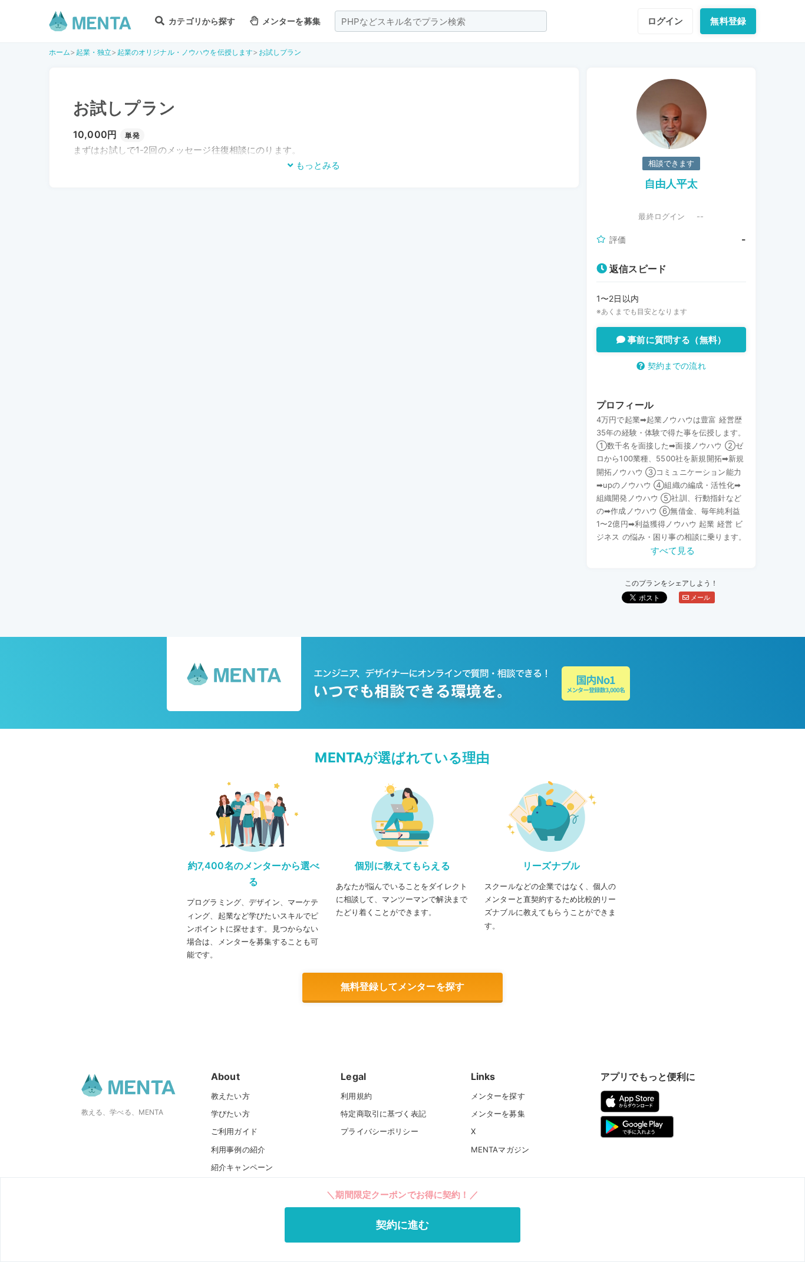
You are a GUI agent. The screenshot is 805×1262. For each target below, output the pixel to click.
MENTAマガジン (500, 1149)
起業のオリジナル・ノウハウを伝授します (185, 52)
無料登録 (728, 21)
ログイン (666, 21)
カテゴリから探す (201, 21)
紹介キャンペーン (242, 1167)
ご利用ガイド (234, 1131)
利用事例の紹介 (238, 1149)
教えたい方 (230, 1096)
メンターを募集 (290, 21)
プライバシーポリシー (379, 1131)
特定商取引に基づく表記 (383, 1113)
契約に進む (403, 1224)
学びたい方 (230, 1113)
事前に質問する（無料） (675, 339)
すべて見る (673, 550)
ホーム (59, 52)
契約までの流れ (675, 366)
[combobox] (441, 21)
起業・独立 (94, 52)
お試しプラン (280, 52)
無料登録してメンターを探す (402, 986)
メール (700, 597)
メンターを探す (498, 1096)
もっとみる (316, 165)
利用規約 (356, 1096)
